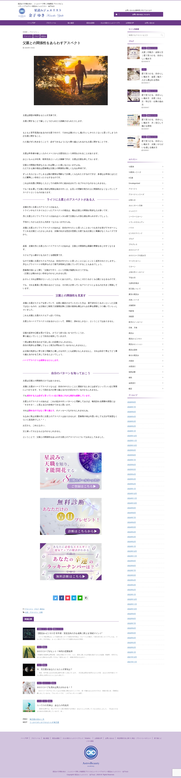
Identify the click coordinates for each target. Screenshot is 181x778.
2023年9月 (131, 560)
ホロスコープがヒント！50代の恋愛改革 (55, 651)
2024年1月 (131, 546)
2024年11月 (132, 498)
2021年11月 (132, 661)
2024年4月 (131, 532)
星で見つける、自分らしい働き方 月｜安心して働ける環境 (152, 122)
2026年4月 (131, 416)
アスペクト (29, 609)
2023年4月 (131, 580)
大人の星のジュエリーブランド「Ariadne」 (110, 23)
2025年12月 (132, 435)
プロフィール (51, 23)
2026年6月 (131, 411)
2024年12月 (132, 493)
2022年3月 (131, 642)
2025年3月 (131, 479)
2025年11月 (132, 440)
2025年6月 (131, 464)
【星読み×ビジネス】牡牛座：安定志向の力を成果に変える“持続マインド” (69, 633)
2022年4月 (131, 637)
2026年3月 (131, 421)
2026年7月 (131, 407)
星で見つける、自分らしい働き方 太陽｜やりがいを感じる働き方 (152, 144)
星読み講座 (90, 23)
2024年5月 (131, 527)
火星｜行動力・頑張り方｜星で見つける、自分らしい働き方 (152, 55)
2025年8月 (131, 455)
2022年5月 (131, 633)
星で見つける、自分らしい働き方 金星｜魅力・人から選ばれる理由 (152, 76)
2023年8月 (131, 565)
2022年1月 (131, 652)
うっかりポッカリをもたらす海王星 (44, 722)
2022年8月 (131, 618)
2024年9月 (131, 508)
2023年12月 (132, 551)
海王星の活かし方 (37, 719)
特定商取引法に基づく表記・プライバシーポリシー (134, 738)
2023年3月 (131, 585)
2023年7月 (131, 570)
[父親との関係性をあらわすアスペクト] (73, 597)
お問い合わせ (149, 23)
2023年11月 (132, 556)
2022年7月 (131, 623)
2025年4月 (131, 474)
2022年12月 (132, 599)
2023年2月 (131, 589)
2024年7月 (131, 517)
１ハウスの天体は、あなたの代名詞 (52, 705)
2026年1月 (131, 431)
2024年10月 (132, 503)
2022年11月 (132, 604)
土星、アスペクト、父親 (34, 612)
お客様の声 (130, 23)
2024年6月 (131, 522)
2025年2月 (131, 483)
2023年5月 (131, 575)
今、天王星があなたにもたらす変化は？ (54, 669)
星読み (42, 609)
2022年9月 (131, 613)
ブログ (36, 609)
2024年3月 (131, 536)
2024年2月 (131, 541)
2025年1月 (131, 488)
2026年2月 (131, 426)
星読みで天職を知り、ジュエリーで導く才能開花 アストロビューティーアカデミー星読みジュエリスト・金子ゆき (90, 771)
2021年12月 (132, 657)
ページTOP (31, 23)
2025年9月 (131, 450)
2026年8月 (131, 402)
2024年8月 (131, 512)
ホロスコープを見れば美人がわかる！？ (54, 687)
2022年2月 (131, 647)
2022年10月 (132, 609)
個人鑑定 (71, 23)
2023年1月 (131, 594)
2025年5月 (131, 469)
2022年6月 (131, 628)
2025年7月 (131, 459)
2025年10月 (132, 445)
